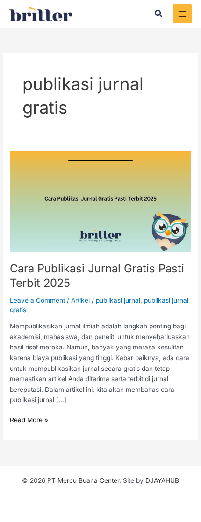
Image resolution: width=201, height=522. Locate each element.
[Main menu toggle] (182, 13)
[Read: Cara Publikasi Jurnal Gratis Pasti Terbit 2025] (100, 201)
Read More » (29, 419)
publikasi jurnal (118, 300)
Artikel (80, 300)
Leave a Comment (37, 300)
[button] (159, 14)
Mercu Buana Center (88, 480)
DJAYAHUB (162, 480)
